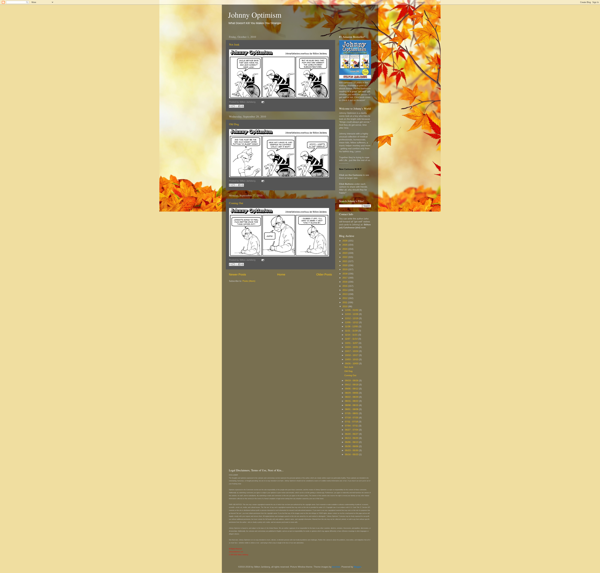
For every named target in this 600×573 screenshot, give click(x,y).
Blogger (357, 567)
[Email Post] (262, 102)
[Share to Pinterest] (242, 106)
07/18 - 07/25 (352, 417)
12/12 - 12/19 (352, 318)
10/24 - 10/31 (352, 347)
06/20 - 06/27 (352, 434)
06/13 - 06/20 (352, 438)
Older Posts (324, 274)
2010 (345, 306)
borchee (336, 567)
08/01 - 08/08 (352, 409)
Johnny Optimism (254, 15)
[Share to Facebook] (239, 106)
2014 (345, 290)
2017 (345, 278)
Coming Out (236, 203)
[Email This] (230, 106)
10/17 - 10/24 (352, 351)
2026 (345, 241)
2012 (345, 298)
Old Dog (234, 124)
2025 (345, 245)
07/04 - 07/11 (352, 426)
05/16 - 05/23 (352, 454)
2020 (345, 265)
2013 (345, 294)
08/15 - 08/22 (352, 401)
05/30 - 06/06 (352, 446)
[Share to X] (236, 106)
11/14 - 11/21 (351, 335)
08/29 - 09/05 (352, 393)
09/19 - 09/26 (352, 380)
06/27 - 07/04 (352, 430)
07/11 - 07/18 (352, 421)
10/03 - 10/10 (352, 359)
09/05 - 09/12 (352, 389)
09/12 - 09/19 (352, 384)
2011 (345, 302)
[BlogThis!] (233, 106)
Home (281, 274)
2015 (345, 286)
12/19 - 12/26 (352, 314)
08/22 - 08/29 (352, 397)
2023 (345, 253)
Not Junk (234, 44)
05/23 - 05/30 (352, 450)
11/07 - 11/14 (351, 339)
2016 (345, 282)
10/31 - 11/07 (352, 343)
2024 (345, 249)
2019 (345, 269)
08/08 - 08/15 (352, 405)
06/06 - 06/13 (352, 442)
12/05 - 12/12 (352, 322)
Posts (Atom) (248, 281)
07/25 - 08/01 (352, 413)
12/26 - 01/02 (352, 310)
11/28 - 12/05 (352, 326)
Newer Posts (237, 274)
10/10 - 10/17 (352, 355)
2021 (345, 261)
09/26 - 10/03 (352, 363)
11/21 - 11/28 (351, 331)
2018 (345, 274)
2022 (345, 257)
